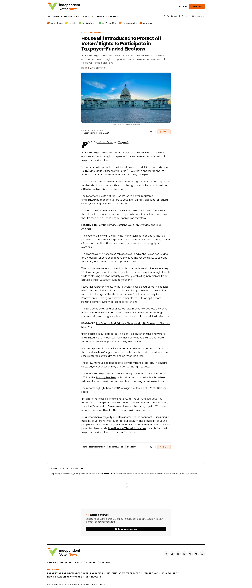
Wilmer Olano (105, 142)
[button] (51, 562)
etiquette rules (107, 473)
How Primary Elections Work (64, 577)
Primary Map (151, 573)
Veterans (147, 23)
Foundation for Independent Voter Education (75, 573)
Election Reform (91, 32)
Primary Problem (106, 377)
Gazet (102, 584)
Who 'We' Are (169, 573)
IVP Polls (72, 23)
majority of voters (113, 417)
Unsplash (123, 142)
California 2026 (109, 23)
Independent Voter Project (123, 573)
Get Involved (93, 577)
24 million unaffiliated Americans (127, 428)
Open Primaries (130, 23)
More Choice (57, 23)
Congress (131, 447)
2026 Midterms (89, 23)
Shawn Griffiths (97, 68)
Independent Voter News (65, 584)
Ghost (94, 584)
